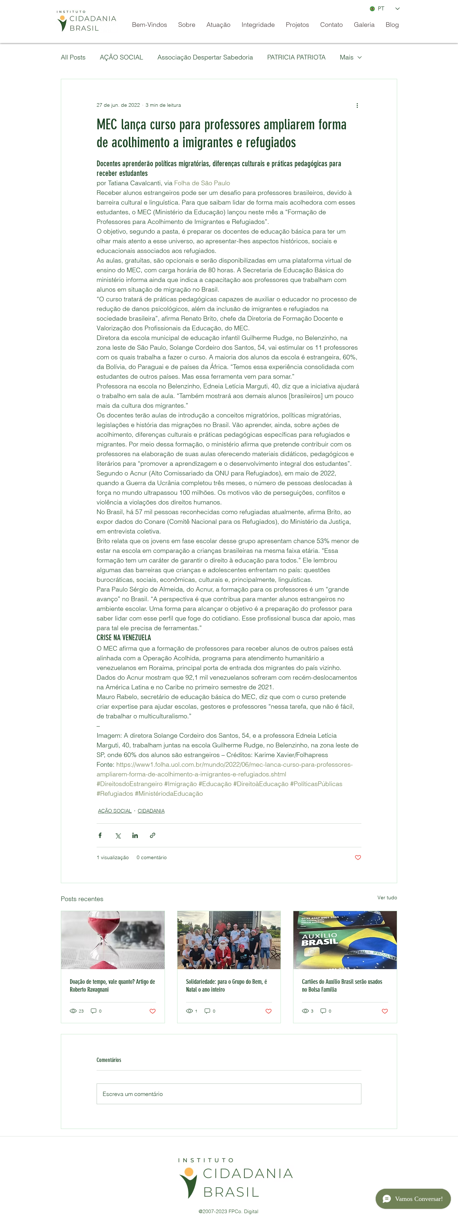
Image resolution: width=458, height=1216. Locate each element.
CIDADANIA (151, 811)
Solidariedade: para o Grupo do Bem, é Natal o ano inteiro (226, 986)
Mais (347, 57)
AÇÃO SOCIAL (121, 57)
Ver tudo (387, 897)
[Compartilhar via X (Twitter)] (117, 835)
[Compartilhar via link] (152, 835)
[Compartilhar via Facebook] (100, 835)
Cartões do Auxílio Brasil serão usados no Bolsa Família (342, 986)
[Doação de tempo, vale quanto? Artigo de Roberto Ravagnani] (113, 940)
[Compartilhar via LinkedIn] (135, 835)
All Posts (73, 57)
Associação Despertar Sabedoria (205, 57)
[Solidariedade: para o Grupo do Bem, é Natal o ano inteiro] (229, 940)
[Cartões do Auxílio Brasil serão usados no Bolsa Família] (345, 940)
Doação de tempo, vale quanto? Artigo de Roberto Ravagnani (112, 986)
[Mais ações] (357, 105)
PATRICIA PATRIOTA (296, 57)
